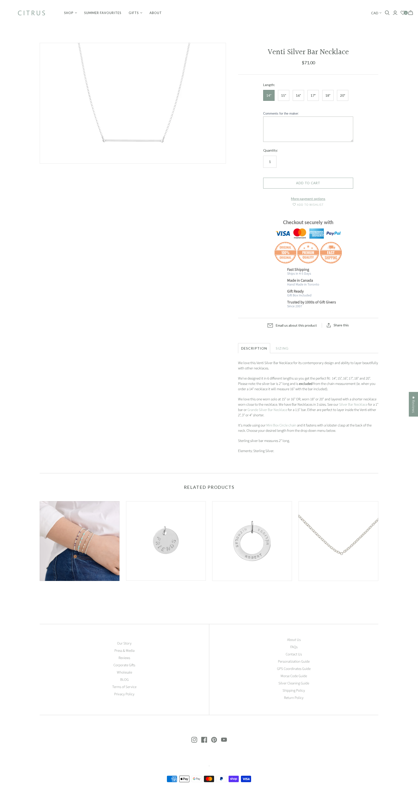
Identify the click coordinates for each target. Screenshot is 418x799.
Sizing (282, 348)
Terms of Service (124, 686)
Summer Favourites (102, 13)
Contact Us (294, 654)
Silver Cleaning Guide (293, 683)
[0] (403, 13)
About (155, 13)
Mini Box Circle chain (281, 425)
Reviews (124, 657)
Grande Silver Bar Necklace (267, 409)
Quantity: (270, 150)
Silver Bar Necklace (353, 404)
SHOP (69, 13)
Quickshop (58, 589)
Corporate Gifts (124, 665)
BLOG (124, 679)
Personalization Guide (294, 661)
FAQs (294, 647)
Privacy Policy (124, 694)
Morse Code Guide (294, 676)
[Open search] (387, 12)
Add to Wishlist (310, 205)
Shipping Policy (294, 690)
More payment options (308, 199)
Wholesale (124, 672)
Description (254, 348)
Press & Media (124, 650)
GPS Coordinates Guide (294, 668)
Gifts (134, 13)
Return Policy (294, 697)
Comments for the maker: (281, 113)
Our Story (124, 643)
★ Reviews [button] (413, 404)
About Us (294, 639)
